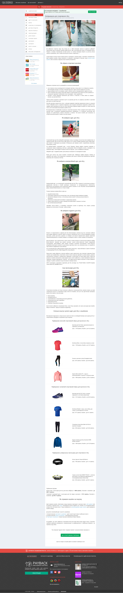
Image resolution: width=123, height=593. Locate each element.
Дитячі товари (33, 35)
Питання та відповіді (47, 556)
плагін (60, 505)
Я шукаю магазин (47, 7)
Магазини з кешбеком (21, 2)
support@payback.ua (59, 564)
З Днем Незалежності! (34, 60)
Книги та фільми (33, 46)
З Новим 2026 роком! (33, 69)
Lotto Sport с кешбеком (60, 514)
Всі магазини (33, 14)
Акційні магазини (33, 11)
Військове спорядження (35, 51)
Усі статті (96, 586)
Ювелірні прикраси (34, 30)
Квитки (31, 22)
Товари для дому (33, 33)
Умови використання (41, 591)
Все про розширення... (55, 584)
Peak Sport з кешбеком (52, 517)
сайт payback (89, 504)
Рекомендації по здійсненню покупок (85, 556)
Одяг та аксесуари (34, 20)
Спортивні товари (33, 38)
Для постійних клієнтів (63, 556)
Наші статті (78, 561)
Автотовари (32, 41)
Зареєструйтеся (52, 550)
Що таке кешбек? (32, 2)
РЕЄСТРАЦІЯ (92, 11)
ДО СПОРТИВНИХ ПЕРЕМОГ (70, 535)
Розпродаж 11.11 (34, 74)
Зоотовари (32, 43)
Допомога (40, 2)
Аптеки (31, 49)
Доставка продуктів (34, 28)
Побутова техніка (34, 17)
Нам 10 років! (34, 65)
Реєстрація (37, 573)
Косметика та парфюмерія (36, 25)
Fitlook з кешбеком (59, 515)
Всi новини (34, 83)
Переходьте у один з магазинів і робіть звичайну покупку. (75, 550)
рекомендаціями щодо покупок (79, 507)
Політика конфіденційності (53, 591)
